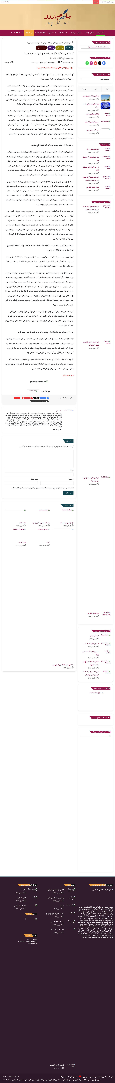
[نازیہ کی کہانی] (105, 637)
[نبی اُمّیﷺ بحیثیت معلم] (105, 98)
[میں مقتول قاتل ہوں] (105, 617)
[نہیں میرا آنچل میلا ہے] (70, 923)
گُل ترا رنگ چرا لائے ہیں (57, 1065)
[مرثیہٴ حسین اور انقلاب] (70, 995)
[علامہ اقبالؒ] (15, 515)
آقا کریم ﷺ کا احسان (91, 643)
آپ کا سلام (29, 32)
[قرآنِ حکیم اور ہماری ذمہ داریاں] (105, 105)
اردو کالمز (51, 48)
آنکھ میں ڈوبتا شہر (20, 905)
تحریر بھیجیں (96, 1080)
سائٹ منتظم (66, 62)
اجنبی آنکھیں (22, 542)
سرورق (99, 32)
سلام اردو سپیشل (77, 32)
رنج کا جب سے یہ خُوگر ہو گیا (41, 523)
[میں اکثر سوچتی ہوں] (105, 131)
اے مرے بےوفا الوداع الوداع (55, 913)
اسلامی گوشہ (90, 32)
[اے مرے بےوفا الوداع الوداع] (70, 915)
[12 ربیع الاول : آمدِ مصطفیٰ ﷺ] (105, 169)
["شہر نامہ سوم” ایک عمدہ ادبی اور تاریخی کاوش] (105, 179)
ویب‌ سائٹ (34, 479)
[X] (56, 429)
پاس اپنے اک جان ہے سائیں (55, 897)
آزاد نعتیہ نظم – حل (93, 149)
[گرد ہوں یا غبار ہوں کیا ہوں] (70, 891)
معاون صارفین (87, 1080)
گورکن (48, 542)
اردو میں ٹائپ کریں (18, 1080)
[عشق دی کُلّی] (32, 899)
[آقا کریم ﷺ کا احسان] (105, 645)
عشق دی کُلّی (22, 897)
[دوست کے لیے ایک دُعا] (105, 123)
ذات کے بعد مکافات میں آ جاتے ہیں (63, 665)
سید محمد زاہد (41, 48)
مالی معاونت (62, 1080)
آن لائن (32, 939)
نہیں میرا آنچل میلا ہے (57, 921)
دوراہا (62, 905)
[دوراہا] (70, 907)
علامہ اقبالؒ (23, 523)
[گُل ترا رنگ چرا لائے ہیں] (70, 1067)
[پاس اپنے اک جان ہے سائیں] (70, 899)
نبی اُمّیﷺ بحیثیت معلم (91, 96)
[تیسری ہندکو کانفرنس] (105, 189)
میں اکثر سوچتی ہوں (93, 130)
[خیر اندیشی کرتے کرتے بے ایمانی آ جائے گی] (105, 408)
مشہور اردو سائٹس (30, 1080)
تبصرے (84, 89)
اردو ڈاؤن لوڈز (41, 32)
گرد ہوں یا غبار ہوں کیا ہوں (55, 889)
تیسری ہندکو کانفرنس (92, 187)
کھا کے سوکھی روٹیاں (92, 114)
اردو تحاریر (52, 32)
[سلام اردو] (57, 17)
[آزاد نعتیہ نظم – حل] (105, 151)
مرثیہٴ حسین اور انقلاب (57, 929)
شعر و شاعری (64, 32)
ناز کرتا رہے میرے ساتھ (66, 523)
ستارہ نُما (23, 889)
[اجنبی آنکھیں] (15, 534)
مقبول (107, 89)
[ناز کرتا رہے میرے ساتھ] (62, 515)
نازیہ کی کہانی (94, 635)
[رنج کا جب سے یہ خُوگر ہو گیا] (39, 515)
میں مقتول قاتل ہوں (93, 613)
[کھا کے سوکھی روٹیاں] (105, 116)
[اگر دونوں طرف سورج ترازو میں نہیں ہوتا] (105, 543)
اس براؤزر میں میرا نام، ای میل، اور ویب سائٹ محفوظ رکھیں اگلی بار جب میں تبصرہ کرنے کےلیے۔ (41, 488)
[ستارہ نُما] (32, 891)
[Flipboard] (33, 391)
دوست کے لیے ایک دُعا (92, 122)
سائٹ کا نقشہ (6, 1080)
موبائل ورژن (41, 1080)
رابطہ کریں (78, 1080)
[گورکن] (39, 534)
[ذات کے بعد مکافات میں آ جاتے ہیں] (62, 596)
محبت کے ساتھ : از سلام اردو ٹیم (69, 1077)
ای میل (70, 479)
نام (72, 470)
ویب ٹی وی (70, 1080)
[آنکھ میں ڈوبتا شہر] (32, 907)
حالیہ (95, 89)
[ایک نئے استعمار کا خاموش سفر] (105, 159)
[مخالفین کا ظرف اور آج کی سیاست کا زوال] (105, 663)
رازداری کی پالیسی (51, 1080)
